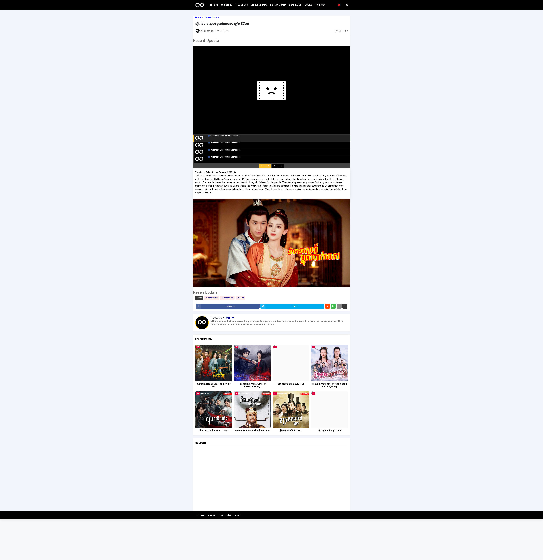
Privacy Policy (225, 515)
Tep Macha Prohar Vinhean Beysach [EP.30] (252, 385)
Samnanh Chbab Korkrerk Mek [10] (252, 430)
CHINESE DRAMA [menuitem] (259, 5)
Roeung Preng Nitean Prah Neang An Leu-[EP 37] (329, 385)
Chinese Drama (211, 17)
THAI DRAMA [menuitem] (241, 5)
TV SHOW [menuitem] (320, 5)
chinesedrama (227, 298)
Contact (200, 515)
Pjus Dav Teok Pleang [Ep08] (213, 430)
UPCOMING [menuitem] (226, 5)
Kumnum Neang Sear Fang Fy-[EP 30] (214, 385)
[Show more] (344, 306)
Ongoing (240, 298)
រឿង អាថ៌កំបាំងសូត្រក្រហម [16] (291, 384)
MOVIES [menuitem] (308, 5)
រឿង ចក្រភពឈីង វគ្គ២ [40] (329, 430)
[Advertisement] (85, 539)
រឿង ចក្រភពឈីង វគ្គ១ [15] (291, 430)
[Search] (347, 5)
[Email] (339, 306)
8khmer (230, 317)
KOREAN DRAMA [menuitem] (278, 5)
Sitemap (211, 515)
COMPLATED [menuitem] (295, 5)
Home (198, 17)
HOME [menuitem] (215, 5)
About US (239, 515)
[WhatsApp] (333, 306)
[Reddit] (327, 306)
